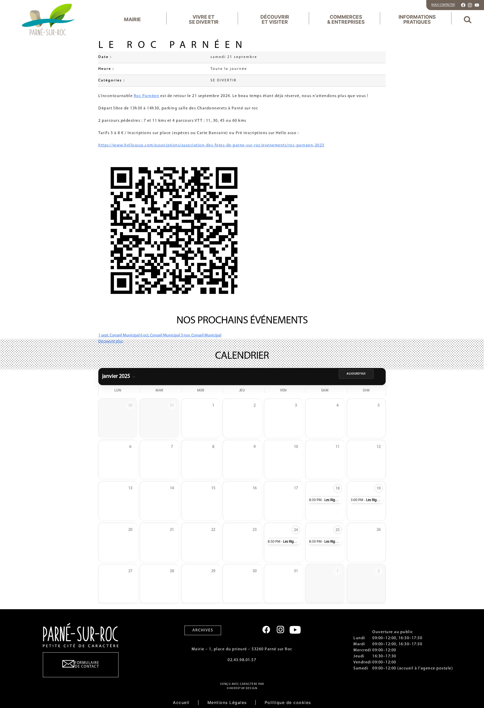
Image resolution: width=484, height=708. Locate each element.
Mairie (132, 19)
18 (338, 488)
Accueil (181, 702)
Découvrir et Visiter (274, 19)
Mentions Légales (227, 702)
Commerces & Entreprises (346, 19)
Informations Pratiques (417, 19)
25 (338, 530)
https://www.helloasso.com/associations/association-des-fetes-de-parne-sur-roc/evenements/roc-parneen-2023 (211, 145)
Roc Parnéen (146, 96)
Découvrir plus (110, 342)
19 (379, 488)
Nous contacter (443, 5)
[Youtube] (295, 630)
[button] (467, 19)
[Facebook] (266, 629)
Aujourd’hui (356, 374)
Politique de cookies (288, 702)
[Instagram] (280, 629)
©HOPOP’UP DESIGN (242, 688)
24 (296, 530)
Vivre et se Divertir (204, 19)
